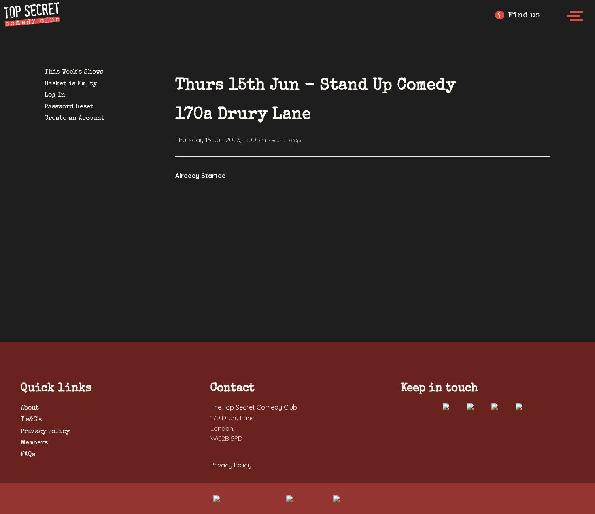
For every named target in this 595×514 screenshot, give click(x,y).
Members (34, 443)
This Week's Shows (74, 72)
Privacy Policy (45, 432)
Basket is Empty (71, 84)
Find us (519, 16)
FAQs (28, 455)
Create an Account (74, 118)
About (30, 408)
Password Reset (69, 107)
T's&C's (31, 420)
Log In (55, 95)
